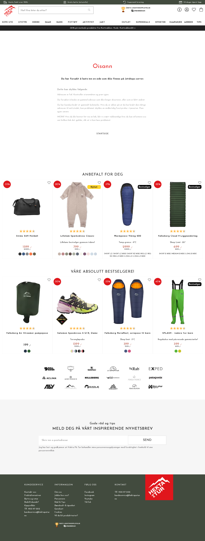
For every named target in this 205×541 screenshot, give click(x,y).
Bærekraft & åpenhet (64, 505)
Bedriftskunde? (31, 502)
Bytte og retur (31, 499)
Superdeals (143, 22)
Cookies (58, 512)
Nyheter (160, 22)
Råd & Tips (59, 502)
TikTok (87, 502)
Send (147, 440)
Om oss (58, 492)
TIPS (199, 22)
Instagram (89, 495)
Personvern (59, 499)
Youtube (88, 499)
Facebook (89, 492)
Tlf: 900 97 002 (32, 509)
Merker (188, 22)
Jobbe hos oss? (61, 495)
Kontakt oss (30, 492)
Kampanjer (176, 22)
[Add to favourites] (49, 182)
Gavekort (58, 509)
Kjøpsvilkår (29, 505)
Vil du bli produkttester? (66, 516)
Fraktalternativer (32, 495)
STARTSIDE (102, 134)
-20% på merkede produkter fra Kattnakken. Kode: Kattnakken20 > (102, 28)
